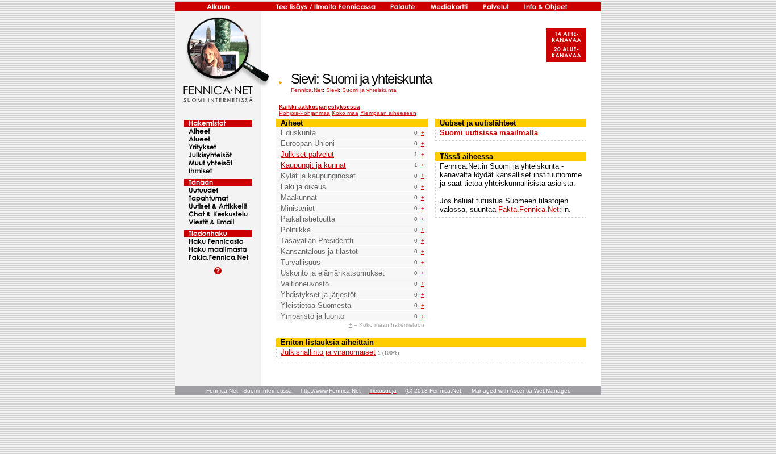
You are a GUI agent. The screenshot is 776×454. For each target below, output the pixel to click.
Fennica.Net (307, 90)
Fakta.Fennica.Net (528, 209)
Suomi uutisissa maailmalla (489, 132)
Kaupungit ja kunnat (313, 165)
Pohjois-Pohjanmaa (304, 113)
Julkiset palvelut (307, 154)
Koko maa (345, 113)
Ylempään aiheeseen (388, 113)
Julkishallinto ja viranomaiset (328, 352)
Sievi (332, 90)
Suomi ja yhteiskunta (369, 90)
